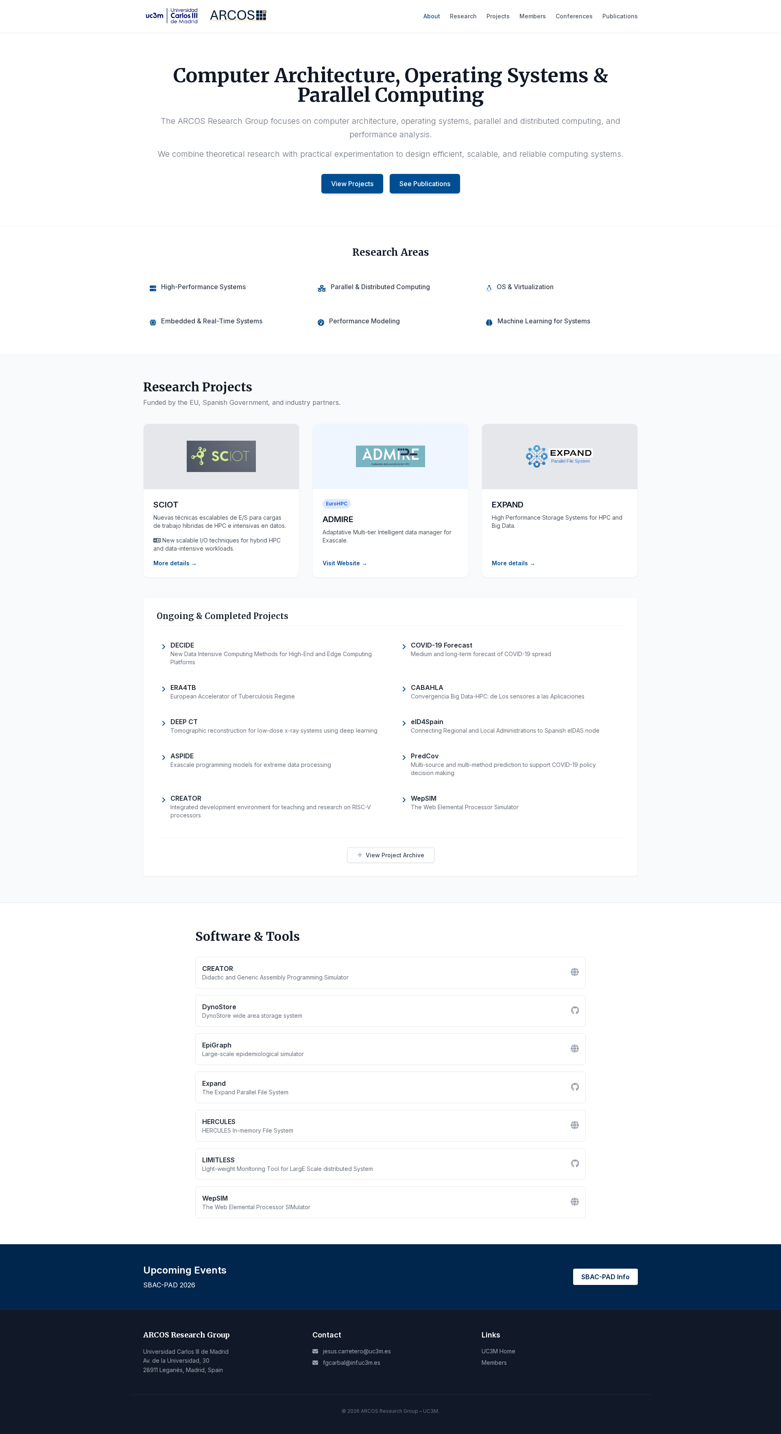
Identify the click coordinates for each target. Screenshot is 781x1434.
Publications (620, 16)
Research (463, 16)
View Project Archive (395, 855)
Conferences (574, 16)
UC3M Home (498, 1351)
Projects (498, 16)
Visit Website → (345, 563)
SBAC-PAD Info (605, 1277)
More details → (175, 563)
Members (532, 16)
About (431, 16)
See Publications (424, 184)
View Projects (352, 184)
